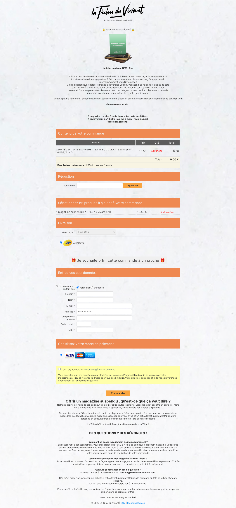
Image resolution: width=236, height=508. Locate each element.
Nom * (71, 299)
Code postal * (68, 324)
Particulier (84, 287)
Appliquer (132, 185)
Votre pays (67, 232)
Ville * (72, 330)
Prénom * (70, 294)
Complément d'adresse (68, 318)
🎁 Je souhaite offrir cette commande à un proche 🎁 (118, 260)
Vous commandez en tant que (65, 287)
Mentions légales (136, 503)
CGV (123, 503)
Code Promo (68, 185)
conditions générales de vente (99, 369)
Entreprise (98, 287)
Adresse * (70, 311)
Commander (118, 393)
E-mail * (70, 305)
